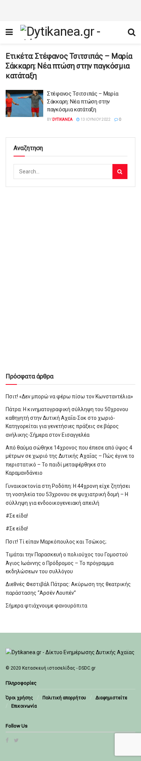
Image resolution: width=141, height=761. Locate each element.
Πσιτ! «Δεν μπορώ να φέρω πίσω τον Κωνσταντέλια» (69, 396)
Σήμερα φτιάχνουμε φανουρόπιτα (46, 606)
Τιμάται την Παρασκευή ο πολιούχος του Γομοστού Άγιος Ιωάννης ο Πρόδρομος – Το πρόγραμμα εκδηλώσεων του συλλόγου (67, 562)
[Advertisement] (71, 9)
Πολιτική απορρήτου (64, 697)
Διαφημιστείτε (111, 697)
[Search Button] (119, 171)
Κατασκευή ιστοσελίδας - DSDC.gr (59, 668)
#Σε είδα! (17, 516)
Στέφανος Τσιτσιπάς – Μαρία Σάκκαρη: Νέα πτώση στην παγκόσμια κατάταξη (82, 101)
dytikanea (62, 119)
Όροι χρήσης (19, 697)
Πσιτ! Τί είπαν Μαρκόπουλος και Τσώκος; (56, 542)
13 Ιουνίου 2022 (95, 119)
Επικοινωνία (24, 706)
